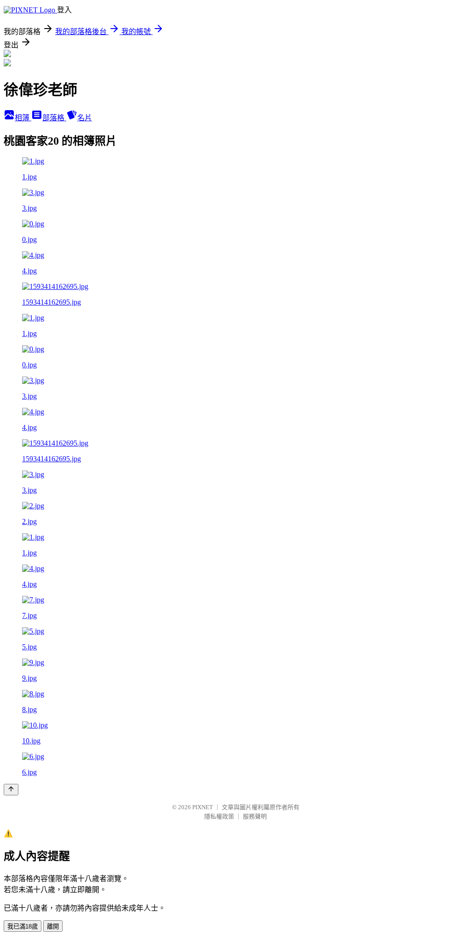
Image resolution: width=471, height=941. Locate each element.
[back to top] (11, 789)
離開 (53, 926)
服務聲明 (255, 816)
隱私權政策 (219, 816)
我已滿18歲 (22, 926)
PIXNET (202, 807)
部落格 (54, 118)
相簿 (23, 118)
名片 (84, 118)
